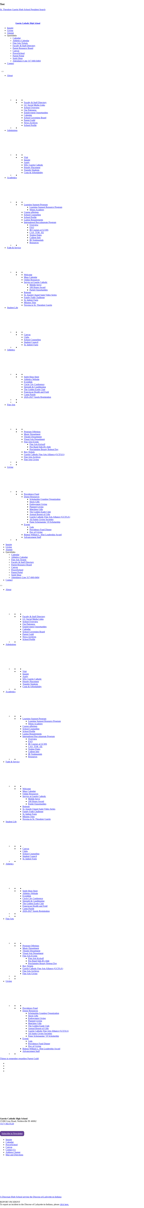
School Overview (32, 107)
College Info (35, 237)
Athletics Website (31, 379)
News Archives (31, 123)
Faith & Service (14, 247)
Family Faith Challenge (34, 297)
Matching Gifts (36, 509)
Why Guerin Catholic (33, 165)
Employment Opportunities (36, 112)
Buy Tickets (29, 452)
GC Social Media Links (34, 105)
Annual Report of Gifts (40, 514)
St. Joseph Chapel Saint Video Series (40, 295)
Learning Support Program (36, 204)
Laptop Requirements (33, 220)
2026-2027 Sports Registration (37, 397)
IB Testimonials (36, 240)
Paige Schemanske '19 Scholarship (45, 522)
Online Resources (32, 280)
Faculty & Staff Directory (24, 45)
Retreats (27, 292)
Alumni (10, 33)
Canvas (16, 51)
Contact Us (11, 1149)
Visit (26, 157)
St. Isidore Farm (31, 300)
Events (27, 524)
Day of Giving (36, 532)
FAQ (32, 227)
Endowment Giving (38, 504)
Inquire (10, 28)
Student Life (12, 307)
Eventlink (28, 382)
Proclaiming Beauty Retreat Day (44, 449)
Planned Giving (36, 507)
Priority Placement (32, 167)
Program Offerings (32, 431)
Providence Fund (31, 494)
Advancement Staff (32, 537)
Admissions (12, 130)
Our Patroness (30, 110)
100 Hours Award (37, 287)
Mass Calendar (30, 277)
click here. (64, 1204)
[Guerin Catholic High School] (8, 23)
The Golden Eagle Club (34, 389)
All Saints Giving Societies (41, 519)
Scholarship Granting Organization (45, 499)
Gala (32, 527)
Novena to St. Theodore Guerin (38, 305)
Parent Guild (29, 120)
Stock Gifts (35, 502)
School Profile (30, 125)
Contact (10, 63)
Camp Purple (30, 394)
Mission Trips (30, 302)
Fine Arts (11, 404)
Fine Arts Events (31, 442)
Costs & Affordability (33, 172)
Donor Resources (31, 496)
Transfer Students (31, 170)
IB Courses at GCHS (39, 230)
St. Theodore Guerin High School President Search (22, 9)
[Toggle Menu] (2, 71)
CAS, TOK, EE (37, 232)
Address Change (13, 1152)
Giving (10, 30)
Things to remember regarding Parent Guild (19, 1058)
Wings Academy (37, 209)
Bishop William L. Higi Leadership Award (43, 534)
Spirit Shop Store (31, 377)
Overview (34, 225)
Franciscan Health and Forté (36, 392)
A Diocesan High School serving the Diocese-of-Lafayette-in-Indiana (30, 1197)
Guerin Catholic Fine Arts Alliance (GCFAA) (44, 454)
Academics (12, 177)
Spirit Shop (18, 58)
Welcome (28, 274)
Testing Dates (36, 235)
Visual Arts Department (34, 439)
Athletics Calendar (21, 40)
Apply (27, 162)
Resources (34, 242)
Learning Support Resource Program (46, 207)
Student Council (31, 342)
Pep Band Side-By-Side (40, 447)
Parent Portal (18, 56)
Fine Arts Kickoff (37, 444)
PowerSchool (19, 53)
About (10, 75)
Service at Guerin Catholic (35, 282)
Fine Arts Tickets (20, 43)
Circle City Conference (34, 384)
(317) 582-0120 (7, 1123)
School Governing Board (35, 117)
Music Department (32, 434)
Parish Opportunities (39, 290)
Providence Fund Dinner (40, 529)
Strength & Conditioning (35, 387)
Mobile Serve (35, 285)
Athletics (11, 350)
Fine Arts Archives (32, 457)
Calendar (17, 38)
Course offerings (31, 212)
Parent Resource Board (23, 48)
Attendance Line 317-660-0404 (27, 61)
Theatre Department (33, 437)
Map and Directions (14, 1155)
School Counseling (32, 215)
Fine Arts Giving (31, 459)
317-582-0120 (7, 68)
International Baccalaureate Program (40, 222)
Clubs (26, 337)
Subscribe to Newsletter (12, 1133)
